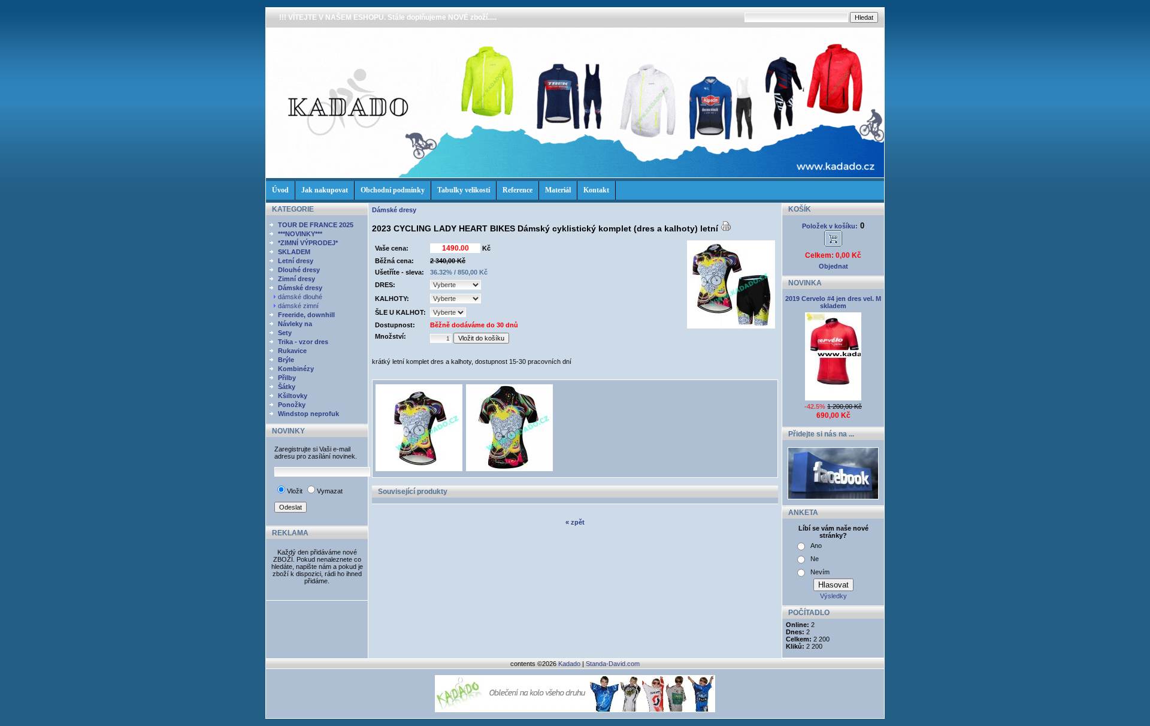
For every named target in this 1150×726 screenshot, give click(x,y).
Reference (517, 190)
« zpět (575, 522)
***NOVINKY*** (300, 233)
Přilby (287, 377)
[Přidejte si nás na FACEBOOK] (833, 497)
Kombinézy (296, 368)
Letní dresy (295, 260)
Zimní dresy (296, 278)
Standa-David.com (613, 663)
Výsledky (833, 596)
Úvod (280, 190)
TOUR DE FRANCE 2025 (315, 224)
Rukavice (292, 350)
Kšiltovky (292, 395)
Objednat (833, 266)
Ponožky (291, 404)
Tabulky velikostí (463, 190)
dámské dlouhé (301, 296)
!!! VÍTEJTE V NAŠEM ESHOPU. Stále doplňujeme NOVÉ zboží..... (388, 17)
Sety (285, 332)
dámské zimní (299, 305)
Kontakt (596, 190)
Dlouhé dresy (299, 269)
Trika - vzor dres (303, 341)
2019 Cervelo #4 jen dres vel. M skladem (833, 302)
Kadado (569, 663)
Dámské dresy (300, 287)
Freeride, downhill (306, 314)
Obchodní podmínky (393, 190)
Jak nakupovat (324, 190)
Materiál (558, 190)
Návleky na (295, 323)
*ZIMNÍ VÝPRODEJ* (308, 242)
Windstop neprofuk (308, 413)
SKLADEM (294, 251)
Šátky (286, 386)
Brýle (286, 359)
